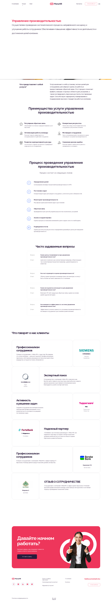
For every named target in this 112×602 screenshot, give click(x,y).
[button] (27, 556)
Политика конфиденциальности (20, 598)
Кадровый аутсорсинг (48, 585)
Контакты (79, 4)
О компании (15, 4)
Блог (31, 4)
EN (99, 4)
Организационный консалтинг (50, 582)
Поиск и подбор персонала (46, 579)
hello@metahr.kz (92, 579)
